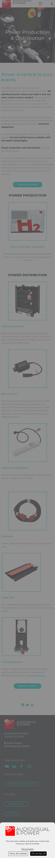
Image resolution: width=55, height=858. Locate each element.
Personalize (27, 849)
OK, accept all (38, 853)
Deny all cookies (18, 853)
